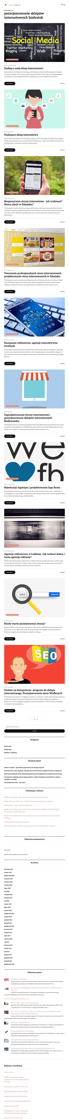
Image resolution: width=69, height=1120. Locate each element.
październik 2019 (9, 913)
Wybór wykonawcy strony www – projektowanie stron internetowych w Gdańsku (28, 801)
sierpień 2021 (8, 898)
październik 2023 (9, 875)
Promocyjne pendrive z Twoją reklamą (22, 1031)
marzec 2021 (8, 904)
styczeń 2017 (8, 955)
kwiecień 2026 (8, 869)
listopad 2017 (8, 923)
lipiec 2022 (7, 888)
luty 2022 (7, 891)
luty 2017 (7, 951)
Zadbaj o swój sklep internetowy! (23, 68)
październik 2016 (9, 964)
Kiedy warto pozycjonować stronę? (24, 623)
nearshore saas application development (16, 999)
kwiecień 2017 (8, 945)
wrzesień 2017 (8, 929)
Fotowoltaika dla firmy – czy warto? (14, 782)
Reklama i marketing (12, 59)
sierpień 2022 (8, 885)
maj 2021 (6, 901)
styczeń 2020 (8, 910)
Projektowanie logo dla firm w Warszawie (16, 822)
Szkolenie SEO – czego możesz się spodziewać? (18, 805)
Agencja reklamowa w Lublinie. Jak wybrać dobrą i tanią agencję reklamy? (34, 556)
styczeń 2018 (8, 917)
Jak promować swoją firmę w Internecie (16, 1087)
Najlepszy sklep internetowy (21, 134)
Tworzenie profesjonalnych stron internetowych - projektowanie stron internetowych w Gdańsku (33, 275)
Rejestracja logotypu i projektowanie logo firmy (32, 487)
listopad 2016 (8, 961)
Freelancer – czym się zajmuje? (20, 1022)
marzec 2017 (8, 948)
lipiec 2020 (7, 907)
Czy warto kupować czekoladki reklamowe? (17, 1101)
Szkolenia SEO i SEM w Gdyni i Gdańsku (16, 1091)
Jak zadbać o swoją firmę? (18, 979)
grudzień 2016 (8, 958)
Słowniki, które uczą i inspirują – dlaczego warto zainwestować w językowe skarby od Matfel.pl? (33, 771)
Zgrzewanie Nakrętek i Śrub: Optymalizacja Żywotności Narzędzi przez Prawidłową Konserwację (33, 774)
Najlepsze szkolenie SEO (11, 1106)
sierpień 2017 (8, 932)
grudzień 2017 (8, 920)
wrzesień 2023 (8, 879)
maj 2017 (6, 942)
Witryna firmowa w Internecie (13, 1118)
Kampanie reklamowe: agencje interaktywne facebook (31, 344)
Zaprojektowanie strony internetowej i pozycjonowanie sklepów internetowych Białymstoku (28, 418)
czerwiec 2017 (8, 939)
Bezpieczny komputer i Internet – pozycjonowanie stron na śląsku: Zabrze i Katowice (29, 826)
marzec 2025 (8, 872)
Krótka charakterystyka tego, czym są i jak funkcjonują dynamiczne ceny (26, 797)
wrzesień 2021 (8, 894)
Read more (10, 83)
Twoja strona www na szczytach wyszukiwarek (25, 1040)
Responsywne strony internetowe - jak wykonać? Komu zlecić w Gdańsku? (33, 203)
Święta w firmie (8, 1072)
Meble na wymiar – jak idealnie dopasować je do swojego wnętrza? (24, 767)
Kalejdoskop (8, 749)
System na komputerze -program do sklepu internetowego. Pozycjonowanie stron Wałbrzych (33, 692)
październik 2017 (9, 926)
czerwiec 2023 (8, 882)
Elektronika (7, 746)
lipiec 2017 (7, 936)
